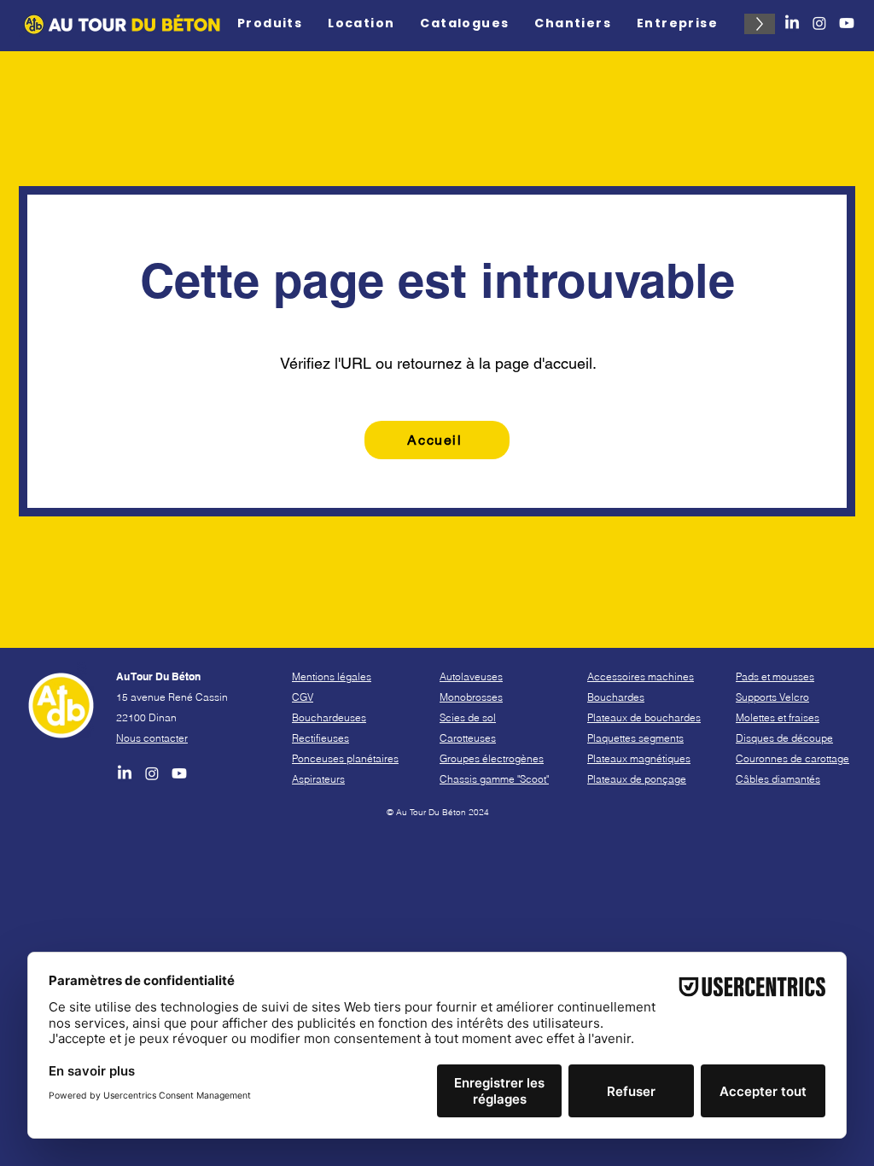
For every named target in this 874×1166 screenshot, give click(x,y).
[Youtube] (846, 23)
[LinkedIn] (792, 23)
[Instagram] (819, 23)
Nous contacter (152, 738)
